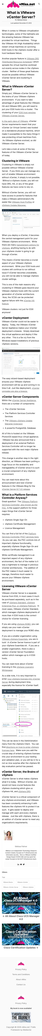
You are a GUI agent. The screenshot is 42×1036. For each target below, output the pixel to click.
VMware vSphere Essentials (15, 639)
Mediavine (27, 1030)
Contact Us (21, 985)
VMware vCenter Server (10, 887)
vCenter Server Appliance (24, 400)
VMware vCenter (22, 882)
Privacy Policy (21, 969)
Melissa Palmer (22, 20)
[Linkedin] (18, 865)
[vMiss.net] (21, 4)
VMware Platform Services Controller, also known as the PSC (20, 504)
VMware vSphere (28, 887)
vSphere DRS (24, 791)
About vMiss (21, 979)
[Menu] (3, 4)
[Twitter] (24, 865)
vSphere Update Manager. (14, 205)
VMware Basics (8, 882)
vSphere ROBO (23, 624)
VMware (4, 872)
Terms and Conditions (21, 974)
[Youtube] (21, 865)
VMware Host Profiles (22, 202)
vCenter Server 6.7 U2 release (16, 489)
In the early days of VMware (15, 121)
